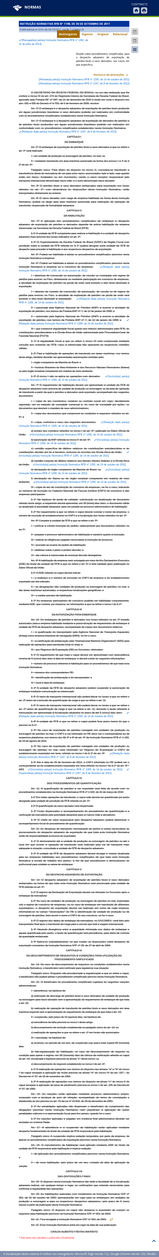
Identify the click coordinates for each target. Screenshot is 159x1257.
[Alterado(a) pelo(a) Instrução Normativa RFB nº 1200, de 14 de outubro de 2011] (84, 79)
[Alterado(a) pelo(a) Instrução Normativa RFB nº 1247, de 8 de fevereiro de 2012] (84, 83)
